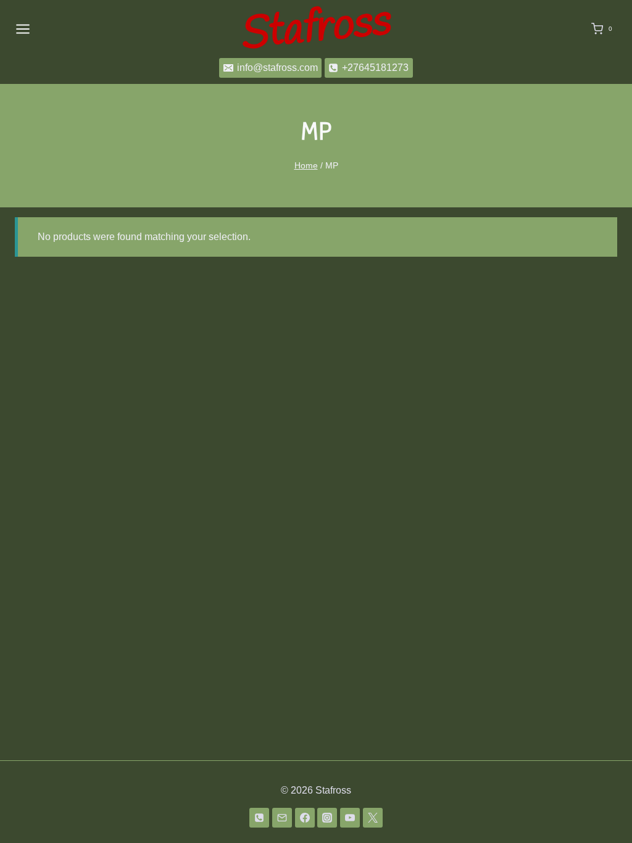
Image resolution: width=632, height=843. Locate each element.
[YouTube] (350, 818)
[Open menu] (23, 28)
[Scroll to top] (602, 801)
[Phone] (259, 818)
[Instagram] (327, 818)
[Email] (282, 818)
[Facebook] (305, 818)
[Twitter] (373, 818)
